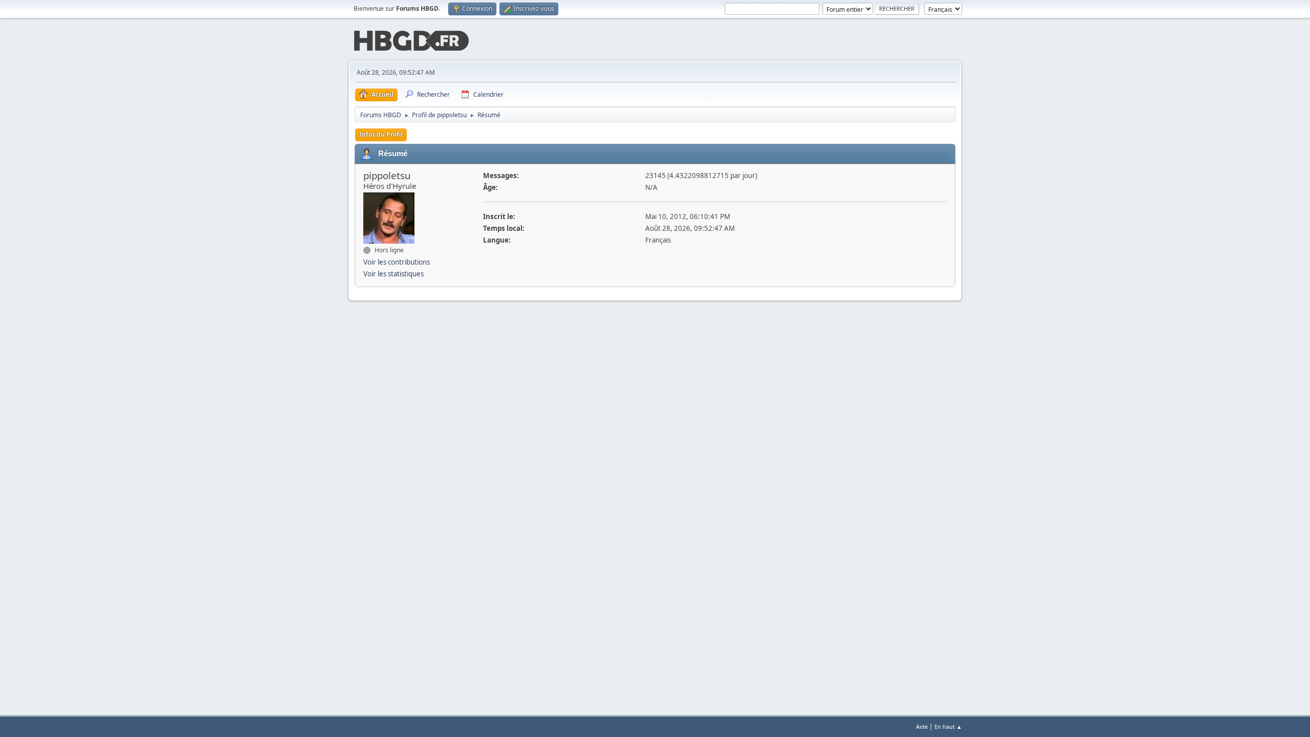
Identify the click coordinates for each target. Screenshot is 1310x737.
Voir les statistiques (393, 273)
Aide (922, 726)
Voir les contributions (396, 262)
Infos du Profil (381, 134)
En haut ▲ (948, 726)
